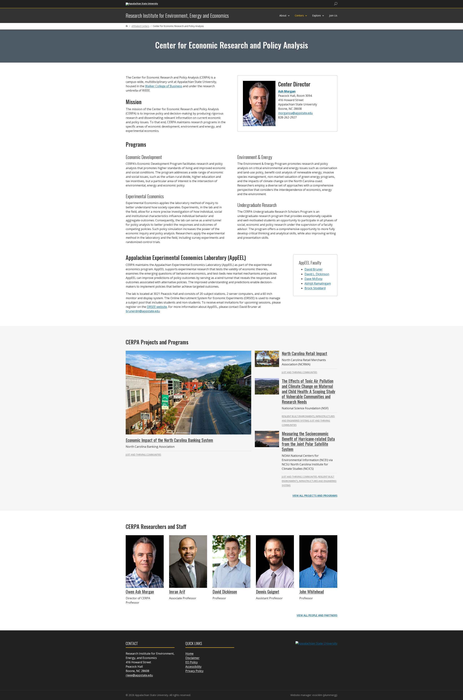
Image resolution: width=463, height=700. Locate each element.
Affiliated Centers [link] (140, 26)
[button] (459, 673)
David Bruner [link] (314, 269)
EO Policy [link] (191, 662)
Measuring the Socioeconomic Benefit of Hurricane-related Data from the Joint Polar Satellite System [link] (308, 441)
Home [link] (189, 654)
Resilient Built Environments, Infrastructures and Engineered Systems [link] (309, 481)
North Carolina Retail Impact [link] (304, 353)
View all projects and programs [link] (314, 495)
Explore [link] (316, 15)
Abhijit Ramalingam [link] (318, 283)
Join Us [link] (333, 15)
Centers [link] (299, 15)
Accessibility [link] (193, 667)
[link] (142, 3)
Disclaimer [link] (192, 658)
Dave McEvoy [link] (313, 279)
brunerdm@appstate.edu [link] (143, 311)
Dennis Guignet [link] (267, 591)
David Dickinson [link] (225, 591)
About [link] (282, 15)
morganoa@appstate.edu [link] (295, 113)
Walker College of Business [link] (163, 86)
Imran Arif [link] (177, 591)
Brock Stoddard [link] (315, 288)
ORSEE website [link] (157, 307)
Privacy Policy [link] (194, 671)
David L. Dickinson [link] (317, 274)
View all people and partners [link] (317, 615)
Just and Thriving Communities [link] (143, 454)
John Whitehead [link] (311, 591)
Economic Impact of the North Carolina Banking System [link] (169, 440)
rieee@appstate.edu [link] (139, 675)
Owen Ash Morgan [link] (140, 591)
